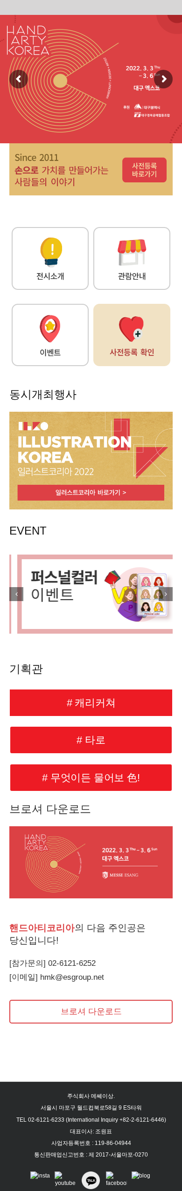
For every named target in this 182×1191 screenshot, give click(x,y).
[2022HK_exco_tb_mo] (91, 146)
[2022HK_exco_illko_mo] (91, 415)
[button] (16, 594)
